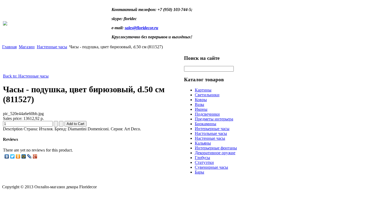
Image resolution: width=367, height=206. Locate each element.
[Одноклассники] (18, 156)
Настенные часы (52, 47)
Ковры (201, 99)
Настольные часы (211, 133)
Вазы (199, 104)
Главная (9, 47)
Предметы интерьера (214, 119)
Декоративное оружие (215, 152)
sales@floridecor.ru (141, 27)
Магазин (27, 47)
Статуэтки (204, 162)
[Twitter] (12, 156)
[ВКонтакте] (7, 156)
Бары (199, 172)
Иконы (201, 109)
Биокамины (205, 124)
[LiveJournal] (29, 156)
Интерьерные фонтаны (216, 148)
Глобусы (202, 157)
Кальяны (203, 143)
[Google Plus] (35, 156)
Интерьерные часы (212, 128)
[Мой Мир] (24, 156)
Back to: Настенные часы (26, 76)
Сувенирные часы (211, 167)
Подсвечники (207, 114)
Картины (203, 90)
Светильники (207, 95)
